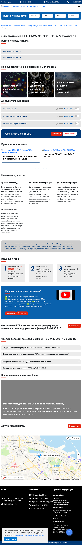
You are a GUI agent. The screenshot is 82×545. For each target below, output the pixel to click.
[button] (45, 167)
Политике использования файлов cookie (29, 535)
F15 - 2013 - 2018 (70, 26)
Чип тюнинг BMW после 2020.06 (61, 517)
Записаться (56, 134)
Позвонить (11, 313)
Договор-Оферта (58, 495)
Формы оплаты (58, 508)
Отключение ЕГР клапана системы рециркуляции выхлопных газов (26, 26)
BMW (56, 26)
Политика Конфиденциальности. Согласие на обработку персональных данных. (61, 501)
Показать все (74, 326)
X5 (61, 26)
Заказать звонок (58, 521)
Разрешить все (10, 539)
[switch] (77, 108)
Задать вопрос (69, 134)
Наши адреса (8, 2)
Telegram (22, 313)
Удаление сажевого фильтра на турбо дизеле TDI (62, 512)
